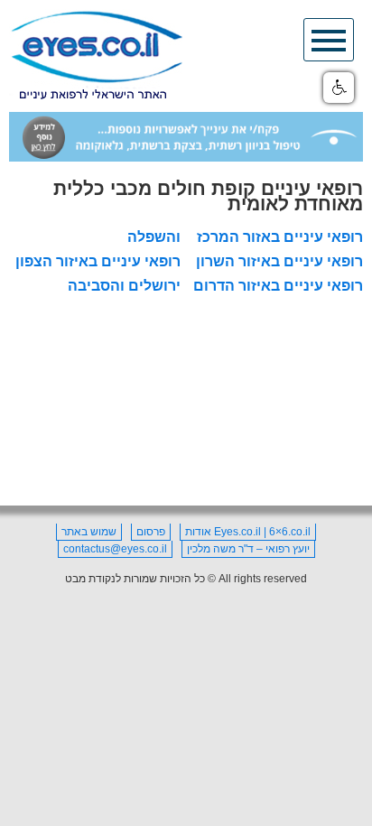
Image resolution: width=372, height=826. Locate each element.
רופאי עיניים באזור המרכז (280, 237)
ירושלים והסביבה (124, 285)
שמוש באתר (88, 531)
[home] (96, 56)
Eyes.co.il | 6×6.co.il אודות (248, 531)
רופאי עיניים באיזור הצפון (98, 261)
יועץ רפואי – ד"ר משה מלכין (248, 549)
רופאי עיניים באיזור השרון (279, 261)
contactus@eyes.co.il (115, 549)
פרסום (150, 531)
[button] (338, 87)
